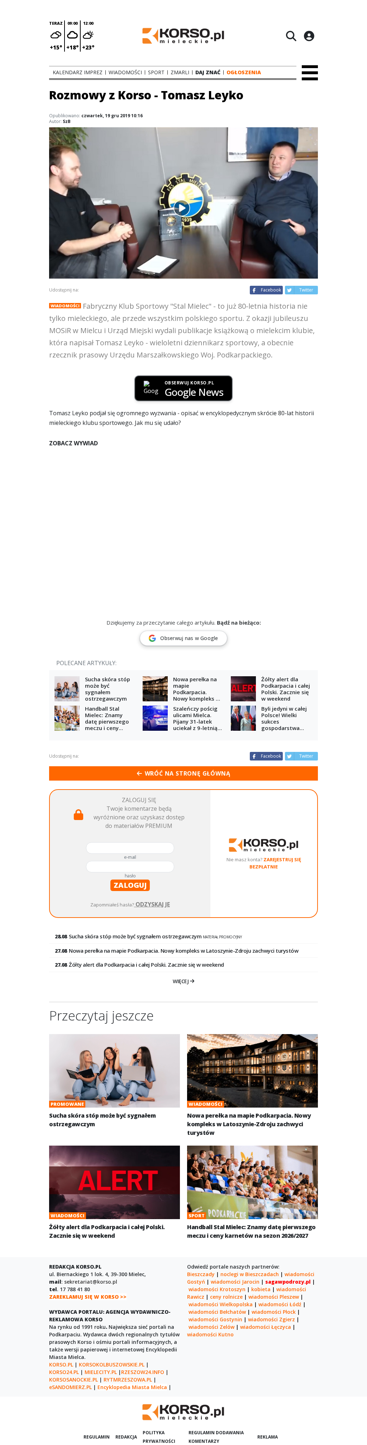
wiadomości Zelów (211, 1326)
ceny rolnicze (226, 1296)
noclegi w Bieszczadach (249, 1274)
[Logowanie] (309, 36)
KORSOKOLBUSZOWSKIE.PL (111, 1364)
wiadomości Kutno (210, 1334)
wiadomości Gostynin (215, 1319)
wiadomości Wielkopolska (221, 1304)
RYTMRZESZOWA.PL (128, 1379)
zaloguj (130, 885)
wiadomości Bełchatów (217, 1311)
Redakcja (126, 1437)
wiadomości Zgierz (271, 1319)
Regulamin (97, 1437)
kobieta (261, 1289)
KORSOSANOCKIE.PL (73, 1379)
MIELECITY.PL (101, 1372)
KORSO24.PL (64, 1372)
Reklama (267, 1437)
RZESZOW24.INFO (142, 1372)
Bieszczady (201, 1274)
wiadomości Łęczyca (265, 1326)
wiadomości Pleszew (273, 1296)
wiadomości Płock (274, 1311)
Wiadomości (65, 305)
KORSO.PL (61, 1364)
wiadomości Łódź (279, 1304)
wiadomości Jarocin (235, 1281)
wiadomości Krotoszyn (217, 1289)
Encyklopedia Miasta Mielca (132, 1387)
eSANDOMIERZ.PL (70, 1387)
